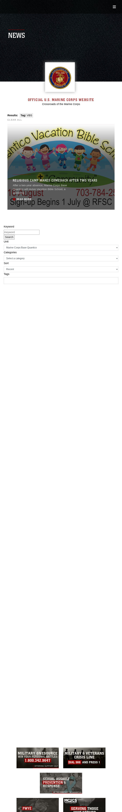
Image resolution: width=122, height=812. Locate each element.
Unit (6, 241)
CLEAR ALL (14, 120)
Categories (10, 252)
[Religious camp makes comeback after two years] (61, 167)
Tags (6, 274)
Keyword (9, 226)
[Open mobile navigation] (114, 7)
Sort (6, 263)
